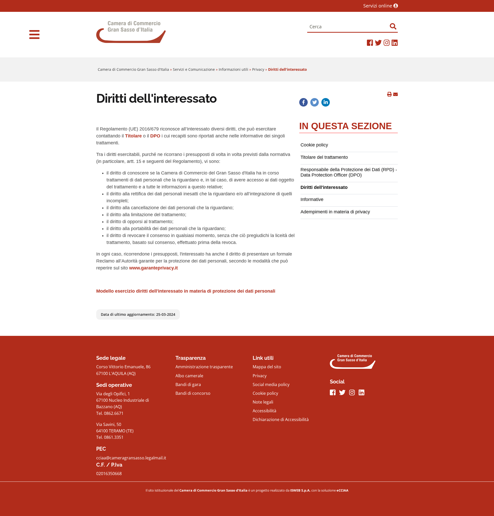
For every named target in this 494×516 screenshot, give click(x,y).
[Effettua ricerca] (393, 26)
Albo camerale (189, 376)
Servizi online (378, 6)
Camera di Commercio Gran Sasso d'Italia (133, 69)
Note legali (263, 402)
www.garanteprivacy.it (153, 267)
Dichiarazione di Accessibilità (281, 419)
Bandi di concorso (192, 393)
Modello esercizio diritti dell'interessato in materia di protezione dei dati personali (185, 291)
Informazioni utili (233, 69)
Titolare (133, 135)
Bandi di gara (188, 384)
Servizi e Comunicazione (194, 69)
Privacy (258, 69)
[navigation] (34, 34)
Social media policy (271, 384)
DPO (155, 135)
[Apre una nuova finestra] (303, 102)
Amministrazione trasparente (204, 367)
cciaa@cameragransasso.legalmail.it (131, 458)
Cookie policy (265, 393)
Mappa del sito (267, 367)
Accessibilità (264, 411)
